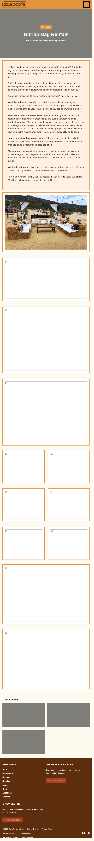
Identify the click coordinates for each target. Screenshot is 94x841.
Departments (8, 773)
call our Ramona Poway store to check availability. (59, 177)
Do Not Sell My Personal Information (16, 833)
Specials (6, 781)
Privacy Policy (47, 829)
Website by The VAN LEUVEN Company (18, 837)
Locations (7, 793)
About (5, 785)
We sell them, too (69, 96)
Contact (6, 797)
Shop (4, 769)
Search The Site (33, 829)
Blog (4, 789)
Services (6, 777)
